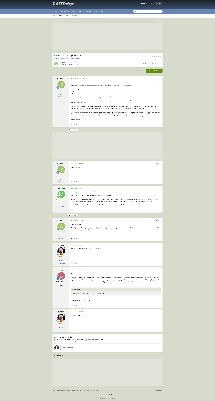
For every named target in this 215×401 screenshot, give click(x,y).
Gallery (96, 11)
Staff (67, 15)
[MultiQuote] (72, 125)
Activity (81, 11)
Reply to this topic (154, 70)
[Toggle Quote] (73, 289)
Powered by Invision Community (107, 398)
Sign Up (159, 3)
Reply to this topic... (68, 347)
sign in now (89, 339)
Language (104, 395)
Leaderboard (74, 15)
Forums (74, 11)
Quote (75, 124)
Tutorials (56, 11)
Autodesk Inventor (75, 64)
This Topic (154, 11)
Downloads (88, 11)
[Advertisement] (107, 37)
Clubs (54, 15)
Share (145, 63)
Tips (102, 11)
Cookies (111, 395)
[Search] (161, 11)
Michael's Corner (65, 11)
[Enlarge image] (86, 315)
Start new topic (139, 70)
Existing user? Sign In (147, 3)
